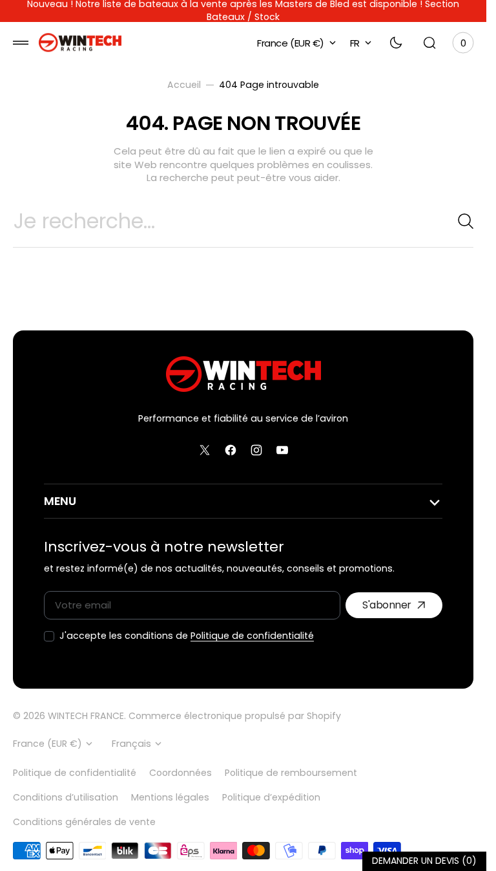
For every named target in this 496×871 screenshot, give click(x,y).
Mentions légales (170, 797)
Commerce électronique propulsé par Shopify (235, 716)
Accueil (184, 85)
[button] (20, 42)
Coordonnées (180, 772)
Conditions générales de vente (84, 821)
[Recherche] (460, 221)
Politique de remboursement (291, 772)
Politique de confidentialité (252, 636)
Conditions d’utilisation (65, 797)
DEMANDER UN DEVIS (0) (424, 861)
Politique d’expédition (271, 797)
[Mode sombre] (396, 42)
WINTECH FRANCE (86, 716)
